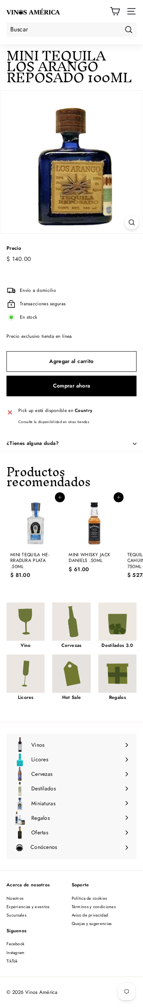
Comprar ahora (71, 385)
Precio (13, 248)
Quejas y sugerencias (92, 923)
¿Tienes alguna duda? (32, 443)
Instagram (15, 952)
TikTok (12, 961)
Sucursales (16, 915)
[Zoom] (132, 222)
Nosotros (14, 898)
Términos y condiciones (94, 907)
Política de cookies (89, 898)
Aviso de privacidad (90, 915)
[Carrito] (115, 11)
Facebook (15, 944)
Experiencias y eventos (28, 907)
